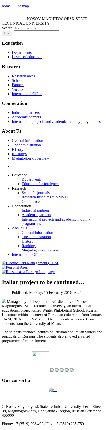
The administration (26, 145)
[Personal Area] (15, 267)
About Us (19, 228)
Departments (22, 52)
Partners (18, 85)
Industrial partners (26, 113)
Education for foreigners (40, 184)
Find (7, 33)
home (6, 6)
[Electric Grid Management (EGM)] (30, 263)
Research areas (23, 76)
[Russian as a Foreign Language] (28, 272)
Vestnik (17, 89)
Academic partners (26, 117)
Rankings (19, 154)
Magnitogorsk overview (30, 158)
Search (7, 28)
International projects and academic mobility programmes (56, 121)
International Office (27, 94)
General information (27, 141)
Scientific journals (36, 193)
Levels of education (27, 57)
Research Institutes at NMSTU (46, 197)
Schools (18, 80)
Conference (31, 201)
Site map (22, 6)
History (17, 149)
